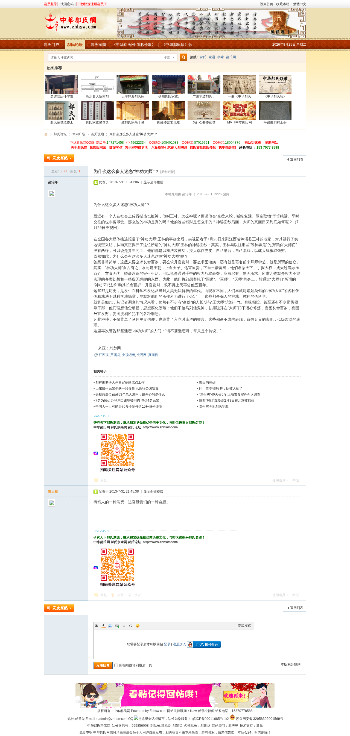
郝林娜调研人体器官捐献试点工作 (120, 382)
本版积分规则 (291, 664)
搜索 (167, 58)
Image (110, 625)
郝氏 (203, 57)
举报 (295, 480)
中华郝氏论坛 (46, 134)
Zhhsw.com (158, 711)
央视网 (142, 355)
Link (117, 625)
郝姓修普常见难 (168, 122)
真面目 (153, 355)
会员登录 (50, 4)
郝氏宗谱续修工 (61, 122)
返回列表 (296, 159)
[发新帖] (59, 158)
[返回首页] (175, 20)
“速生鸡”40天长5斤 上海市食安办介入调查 (229, 394)
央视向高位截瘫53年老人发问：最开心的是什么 (130, 394)
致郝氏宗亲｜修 (132, 122)
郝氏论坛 (75, 44)
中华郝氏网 (102, 427)
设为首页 (266, 4)
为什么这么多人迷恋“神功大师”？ (133, 134)
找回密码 (67, 4)
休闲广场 (78, 134)
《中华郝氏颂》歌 (177, 44)
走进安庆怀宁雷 (61, 96)
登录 (167, 644)
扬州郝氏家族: (168, 96)
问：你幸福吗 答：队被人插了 (221, 388)
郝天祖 (53, 491)
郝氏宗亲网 (119, 427)
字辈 (220, 57)
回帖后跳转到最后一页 (135, 665)
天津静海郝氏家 (132, 96)
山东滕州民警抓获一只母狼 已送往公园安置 (127, 388)
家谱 (212, 57)
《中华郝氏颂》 (275, 96)
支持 (121, 595)
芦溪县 (115, 355)
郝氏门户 (51, 44)
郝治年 (53, 182)
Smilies (137, 625)
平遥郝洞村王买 (275, 122)
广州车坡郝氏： (203, 96)
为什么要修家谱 (203, 122)
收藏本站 (282, 4)
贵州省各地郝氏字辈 (214, 406)
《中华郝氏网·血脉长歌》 (134, 44)
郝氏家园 (98, 44)
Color (103, 625)
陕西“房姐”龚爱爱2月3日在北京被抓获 (226, 400)
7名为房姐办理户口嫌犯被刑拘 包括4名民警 (127, 400)
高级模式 (244, 626)
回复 (103, 480)
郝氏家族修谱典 (97, 122)
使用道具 (278, 480)
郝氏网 (231, 57)
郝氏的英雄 (207, 382)
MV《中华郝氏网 (239, 122)
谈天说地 (97, 134)
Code (130, 625)
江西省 (104, 355)
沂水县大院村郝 (97, 96)
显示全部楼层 (153, 182)
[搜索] (182, 57)
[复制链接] (167, 172)
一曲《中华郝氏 (239, 96)
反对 (137, 595)
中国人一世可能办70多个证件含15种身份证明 (128, 406)
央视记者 (128, 355)
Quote (124, 625)
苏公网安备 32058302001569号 (259, 719)
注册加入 (179, 644)
